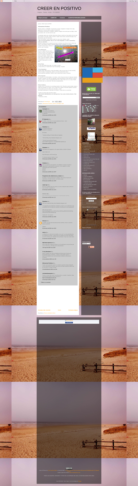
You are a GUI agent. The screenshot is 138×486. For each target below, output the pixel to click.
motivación (85, 157)
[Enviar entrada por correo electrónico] (53, 101)
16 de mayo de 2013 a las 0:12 (48, 279)
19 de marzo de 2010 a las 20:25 (49, 158)
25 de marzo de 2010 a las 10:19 (49, 228)
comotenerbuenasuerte (47, 273)
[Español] (84, 109)
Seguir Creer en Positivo (91, 99)
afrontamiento (86, 148)
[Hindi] (92, 107)
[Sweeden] (94, 109)
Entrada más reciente (44, 310)
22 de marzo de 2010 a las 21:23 (49, 189)
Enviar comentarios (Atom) (49, 313)
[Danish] (94, 110)
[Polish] (90, 111)
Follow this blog (69, 322)
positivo (54, 103)
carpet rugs (44, 184)
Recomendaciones (87, 144)
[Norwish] (84, 110)
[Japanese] (90, 106)
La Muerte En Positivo (88, 162)
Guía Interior (86, 167)
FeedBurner (94, 203)
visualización (86, 146)
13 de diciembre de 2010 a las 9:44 (49, 269)
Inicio (59, 310)
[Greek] (88, 107)
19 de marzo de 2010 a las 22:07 (49, 171)
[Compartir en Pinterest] (61, 101)
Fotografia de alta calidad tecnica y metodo (52, 175)
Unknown (44, 220)
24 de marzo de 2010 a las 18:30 (49, 216)
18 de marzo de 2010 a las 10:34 (49, 115)
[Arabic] (84, 107)
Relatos (85, 155)
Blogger (79, 481)
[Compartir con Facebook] (59, 101)
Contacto (62, 17)
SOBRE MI (53, 17)
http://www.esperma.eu (47, 242)
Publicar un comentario (46, 282)
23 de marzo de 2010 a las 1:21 (49, 197)
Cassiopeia (44, 108)
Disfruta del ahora (87, 160)
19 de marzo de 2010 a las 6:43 (49, 143)
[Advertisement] (58, 297)
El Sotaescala (45, 119)
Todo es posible (86, 168)
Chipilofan (44, 126)
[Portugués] (85, 106)
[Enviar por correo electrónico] (55, 101)
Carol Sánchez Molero (52, 470)
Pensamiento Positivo (88, 154)
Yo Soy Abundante (46, 251)
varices (44, 232)
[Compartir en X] (58, 101)
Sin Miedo (85, 163)
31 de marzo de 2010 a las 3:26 (49, 238)
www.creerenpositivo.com (75, 472)
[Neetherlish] (84, 111)
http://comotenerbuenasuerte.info (49, 277)
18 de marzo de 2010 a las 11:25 (49, 122)
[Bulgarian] (94, 111)
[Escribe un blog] (56, 101)
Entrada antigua (73, 310)
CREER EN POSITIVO (59, 8)
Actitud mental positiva (88, 165)
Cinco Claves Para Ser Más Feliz (90, 159)
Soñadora (44, 163)
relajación (85, 149)
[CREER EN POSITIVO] (91, 223)
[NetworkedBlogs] (69, 320)
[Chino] (94, 106)
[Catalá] (89, 109)
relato (84, 170)
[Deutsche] (87, 105)
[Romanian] (84, 112)
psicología (59, 103)
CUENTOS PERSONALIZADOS (76, 17)
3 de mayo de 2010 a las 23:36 (48, 247)
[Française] (92, 105)
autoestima (85, 152)
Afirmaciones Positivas (47, 103)
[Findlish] (89, 110)
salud (62, 103)
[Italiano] (97, 105)
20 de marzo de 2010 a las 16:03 (49, 180)
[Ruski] (95, 107)
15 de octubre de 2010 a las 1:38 (49, 259)
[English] (82, 105)
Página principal (42, 17)
